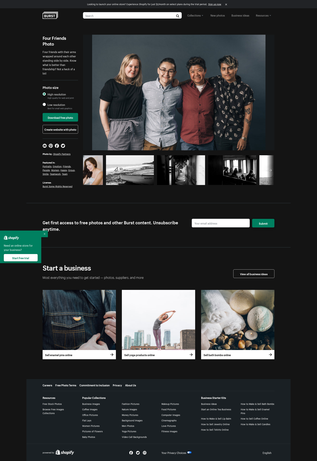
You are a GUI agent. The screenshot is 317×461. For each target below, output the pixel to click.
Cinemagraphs (168, 420)
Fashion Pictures (130, 404)
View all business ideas (254, 274)
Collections (194, 15)
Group (71, 170)
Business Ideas (209, 404)
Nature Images (129, 409)
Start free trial (20, 258)
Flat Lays (86, 420)
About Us (130, 385)
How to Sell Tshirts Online (215, 429)
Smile (46, 174)
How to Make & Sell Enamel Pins (255, 411)
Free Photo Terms (65, 385)
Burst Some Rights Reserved (57, 186)
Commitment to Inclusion (94, 385)
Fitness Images (169, 431)
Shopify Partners (61, 154)
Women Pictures (91, 425)
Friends (67, 166)
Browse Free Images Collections (53, 411)
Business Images (91, 404)
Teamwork (55, 174)
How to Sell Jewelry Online (215, 424)
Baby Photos (88, 437)
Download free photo (60, 117)
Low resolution (56, 105)
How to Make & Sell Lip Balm (216, 418)
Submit (263, 223)
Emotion (57, 166)
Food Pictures (168, 409)
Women (55, 170)
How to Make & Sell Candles (255, 424)
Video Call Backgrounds (134, 437)
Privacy (117, 385)
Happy (63, 170)
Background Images (132, 420)
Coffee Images (89, 409)
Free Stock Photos (52, 404)
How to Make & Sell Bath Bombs (257, 404)
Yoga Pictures (129, 431)
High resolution (57, 94)
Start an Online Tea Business (216, 409)
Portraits (47, 166)
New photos (218, 15)
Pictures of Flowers (92, 431)
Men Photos (128, 425)
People (46, 170)
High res (131, 181)
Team (65, 174)
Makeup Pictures (170, 404)
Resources (262, 15)
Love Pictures (168, 425)
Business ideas (240, 15)
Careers (47, 385)
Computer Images (170, 415)
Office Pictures (90, 415)
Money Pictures (130, 415)
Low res (94, 181)
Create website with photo (60, 129)
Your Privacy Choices (173, 452)
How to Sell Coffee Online (254, 418)
